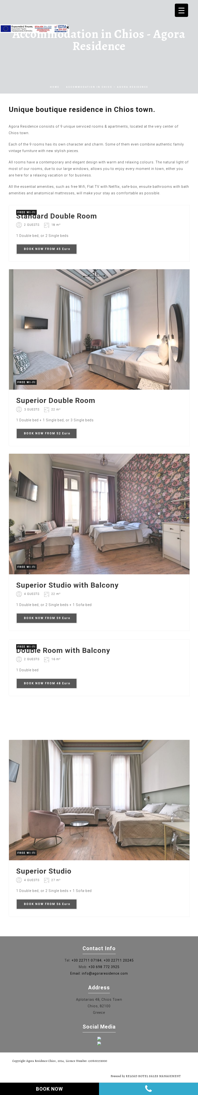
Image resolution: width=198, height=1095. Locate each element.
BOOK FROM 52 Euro (47, 433)
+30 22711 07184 (86, 960)
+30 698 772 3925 (104, 967)
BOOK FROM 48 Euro (47, 683)
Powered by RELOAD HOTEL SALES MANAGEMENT (146, 1076)
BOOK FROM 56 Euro (47, 904)
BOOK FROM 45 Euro (47, 249)
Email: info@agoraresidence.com (99, 973)
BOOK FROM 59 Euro (47, 618)
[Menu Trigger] (181, 10)
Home (54, 87)
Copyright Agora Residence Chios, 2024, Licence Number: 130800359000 (59, 1061)
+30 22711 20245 (119, 960)
